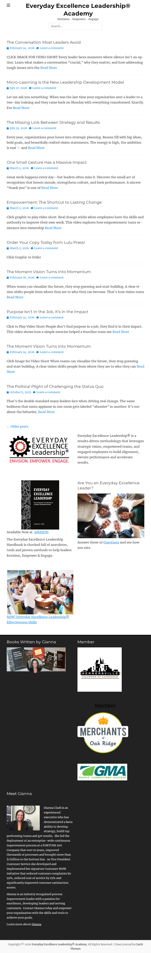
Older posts (17, 426)
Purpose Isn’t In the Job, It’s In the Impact (47, 311)
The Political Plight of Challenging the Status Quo (55, 386)
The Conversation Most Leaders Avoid (44, 42)
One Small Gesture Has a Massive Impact (47, 162)
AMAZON (41, 532)
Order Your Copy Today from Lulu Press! (46, 242)
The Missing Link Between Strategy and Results (53, 122)
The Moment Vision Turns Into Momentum (49, 271)
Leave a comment (52, 48)
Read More (48, 68)
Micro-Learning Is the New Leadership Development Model (65, 82)
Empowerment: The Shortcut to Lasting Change (54, 202)
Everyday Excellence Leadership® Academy (59, 944)
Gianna (36, 924)
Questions (111, 542)
